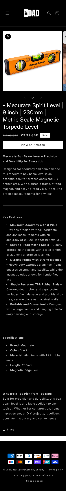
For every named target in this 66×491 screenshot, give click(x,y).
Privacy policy (24, 475)
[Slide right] (41, 98)
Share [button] (10, 429)
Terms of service (44, 475)
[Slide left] (25, 98)
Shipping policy (34, 481)
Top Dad (17, 469)
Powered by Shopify (33, 469)
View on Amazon (33, 145)
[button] (7, 13)
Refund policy (55, 469)
